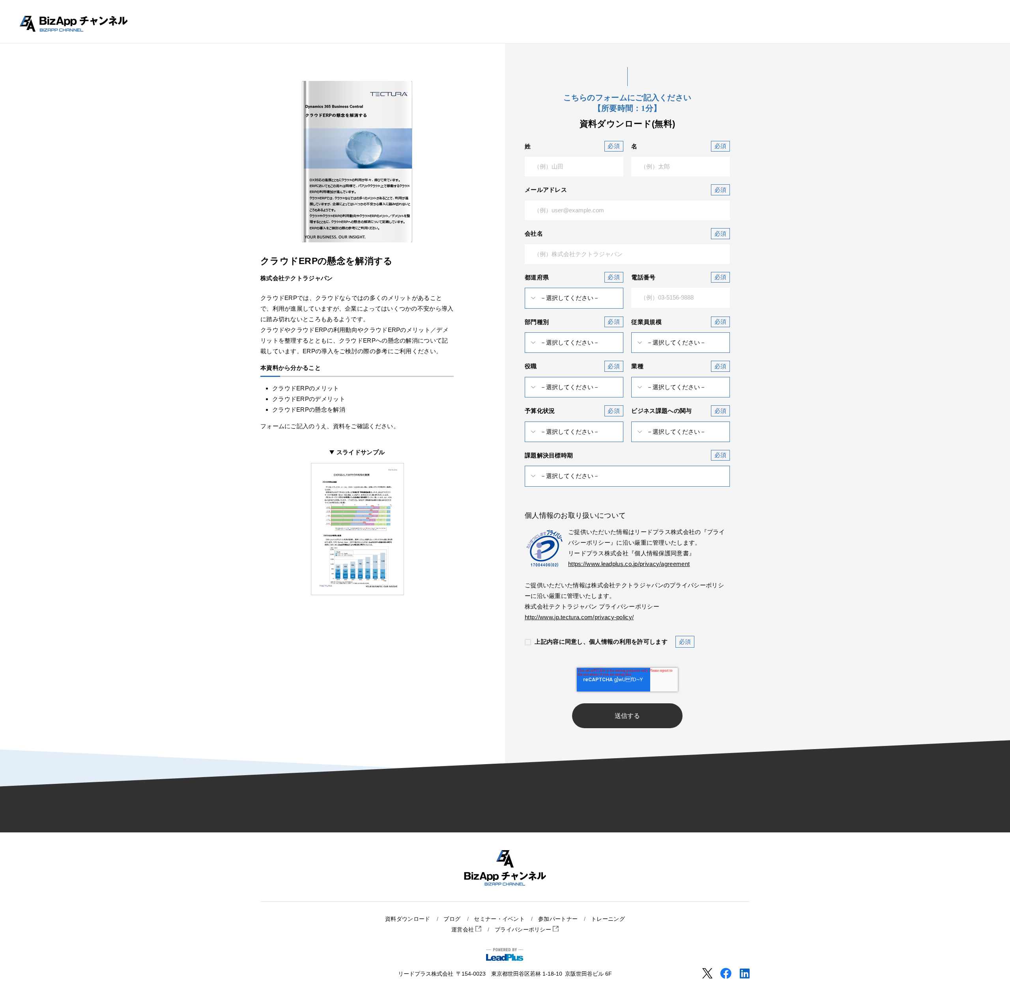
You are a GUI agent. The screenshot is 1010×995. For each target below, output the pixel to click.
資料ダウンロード (407, 919)
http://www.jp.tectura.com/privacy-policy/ (579, 617)
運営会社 (463, 930)
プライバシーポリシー (524, 930)
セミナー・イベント (499, 919)
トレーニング (608, 919)
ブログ (451, 919)
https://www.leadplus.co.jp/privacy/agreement (629, 563)
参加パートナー (558, 919)
